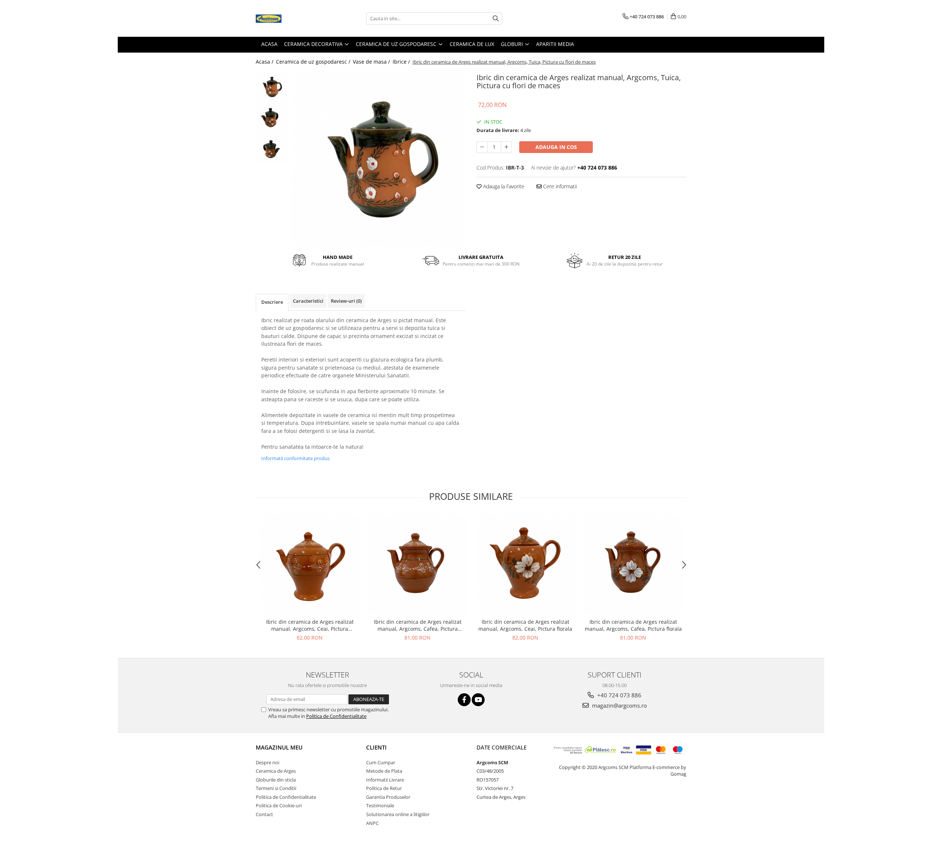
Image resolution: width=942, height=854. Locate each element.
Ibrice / (402, 61)
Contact (264, 814)
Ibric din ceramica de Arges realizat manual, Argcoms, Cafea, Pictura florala (633, 625)
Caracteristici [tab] (308, 301)
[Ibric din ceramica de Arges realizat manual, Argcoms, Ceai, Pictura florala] (525, 564)
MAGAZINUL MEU (279, 747)
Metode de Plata (384, 771)
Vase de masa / (372, 61)
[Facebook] (464, 699)
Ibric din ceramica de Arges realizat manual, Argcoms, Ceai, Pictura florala (525, 625)
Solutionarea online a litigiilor (397, 814)
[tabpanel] (378, 158)
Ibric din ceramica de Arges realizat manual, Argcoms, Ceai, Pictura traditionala (310, 625)
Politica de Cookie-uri (279, 805)
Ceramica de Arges (276, 771)
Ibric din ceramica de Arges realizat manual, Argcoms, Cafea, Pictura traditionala (417, 625)
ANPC (372, 823)
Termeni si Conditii (276, 788)
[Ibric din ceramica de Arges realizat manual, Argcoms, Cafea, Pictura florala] (633, 564)
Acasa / (265, 61)
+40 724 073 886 (618, 695)
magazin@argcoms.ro (619, 705)
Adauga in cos (556, 146)
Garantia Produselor (388, 797)
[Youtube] (478, 699)
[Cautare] (495, 19)
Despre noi (267, 762)
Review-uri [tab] (346, 301)
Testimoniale (380, 805)
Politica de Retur (384, 788)
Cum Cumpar (380, 762)
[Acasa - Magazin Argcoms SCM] (292, 18)
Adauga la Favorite (503, 186)
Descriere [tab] (272, 302)
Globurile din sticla (276, 779)
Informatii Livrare (385, 779)
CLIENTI (376, 747)
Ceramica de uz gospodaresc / (314, 61)
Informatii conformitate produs (295, 458)
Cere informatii (559, 186)
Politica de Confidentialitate (336, 716)
